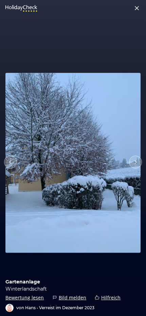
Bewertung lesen (24, 297)
